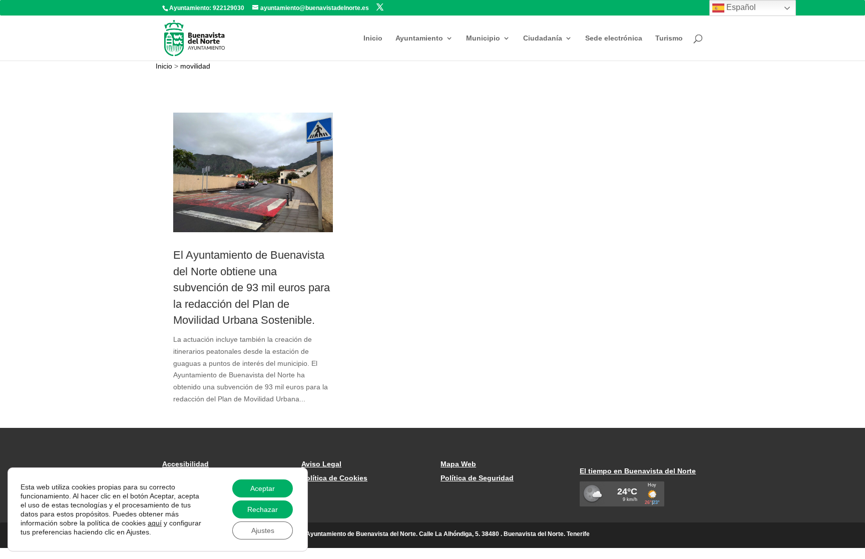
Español (740, 7)
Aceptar (262, 488)
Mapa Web (458, 464)
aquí (155, 523)
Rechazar (262, 509)
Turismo (669, 38)
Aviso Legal (321, 464)
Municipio (483, 38)
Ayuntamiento (419, 38)
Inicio (372, 38)
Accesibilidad (185, 464)
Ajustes (262, 530)
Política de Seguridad (477, 478)
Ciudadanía (542, 38)
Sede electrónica (613, 38)
